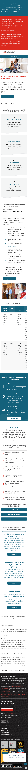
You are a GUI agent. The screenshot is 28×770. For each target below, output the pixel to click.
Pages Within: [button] (9, 103)
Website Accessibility (13, 725)
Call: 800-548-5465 (14, 514)
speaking (13, 388)
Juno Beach (3, 694)
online (17, 386)
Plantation (19, 694)
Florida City (22, 693)
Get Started (14, 418)
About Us (4, 728)
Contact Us (14, 519)
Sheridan (24, 694)
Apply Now (7, 97)
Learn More (14, 554)
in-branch (23, 386)
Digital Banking (6, 732)
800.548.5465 (9, 713)
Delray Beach (5, 696)
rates (13, 686)
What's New (5, 730)
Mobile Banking (12, 246)
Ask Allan (7, 710)
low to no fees (18, 686)
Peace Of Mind (5, 734)
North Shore (13, 694)
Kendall (8, 694)
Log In (15, 56)
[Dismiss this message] (25, 7)
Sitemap (3, 725)
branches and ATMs (5, 691)
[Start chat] (24, 764)
